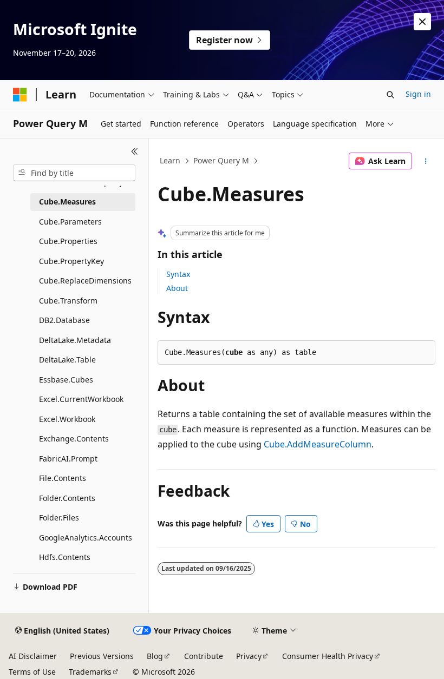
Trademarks (90, 672)
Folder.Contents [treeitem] (67, 498)
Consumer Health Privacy (327, 656)
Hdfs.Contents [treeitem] (64, 557)
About (177, 288)
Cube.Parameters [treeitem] (70, 221)
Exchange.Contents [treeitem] (74, 438)
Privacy (249, 656)
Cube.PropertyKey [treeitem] (71, 261)
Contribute (203, 656)
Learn (170, 160)
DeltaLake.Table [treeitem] (67, 359)
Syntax (178, 274)
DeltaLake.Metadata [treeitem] (75, 340)
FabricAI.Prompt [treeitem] (68, 458)
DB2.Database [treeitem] (64, 320)
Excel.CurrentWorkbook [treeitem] (81, 399)
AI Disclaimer (33, 656)
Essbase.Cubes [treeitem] (66, 379)
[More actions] (425, 161)
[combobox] (74, 173)
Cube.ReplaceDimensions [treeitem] (85, 280)
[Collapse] (134, 151)
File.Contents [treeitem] (62, 478)
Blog (155, 656)
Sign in (418, 94)
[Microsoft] (20, 95)
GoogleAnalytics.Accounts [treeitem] (85, 537)
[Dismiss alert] (422, 21)
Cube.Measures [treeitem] (67, 201)
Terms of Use (32, 672)
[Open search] (390, 94)
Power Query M (221, 160)
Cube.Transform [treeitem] (68, 300)
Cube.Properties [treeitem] (68, 241)
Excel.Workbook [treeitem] (67, 419)
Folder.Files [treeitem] (59, 517)
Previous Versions (102, 656)
